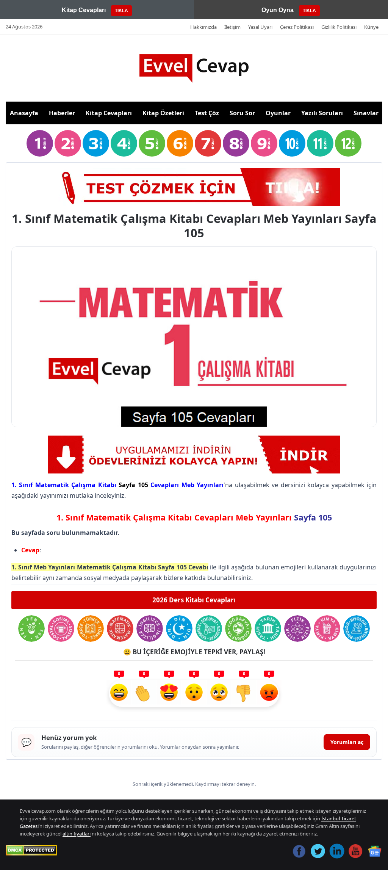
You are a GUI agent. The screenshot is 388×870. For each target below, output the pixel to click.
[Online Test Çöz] (194, 187)
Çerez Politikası (297, 27)
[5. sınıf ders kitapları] (152, 143)
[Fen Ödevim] (31, 628)
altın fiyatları (77, 833)
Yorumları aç (346, 742)
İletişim (232, 27)
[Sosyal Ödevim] (61, 628)
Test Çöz (207, 113)
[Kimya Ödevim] (327, 628)
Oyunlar (278, 113)
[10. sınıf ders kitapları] (292, 143)
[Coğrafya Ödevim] (238, 628)
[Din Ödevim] (179, 628)
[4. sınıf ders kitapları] (124, 143)
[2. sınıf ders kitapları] (68, 143)
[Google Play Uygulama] (194, 454)
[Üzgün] (219, 693)
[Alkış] (143, 693)
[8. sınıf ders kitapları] (236, 143)
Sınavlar (366, 113)
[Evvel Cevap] (194, 68)
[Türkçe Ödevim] (90, 628)
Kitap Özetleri (163, 113)
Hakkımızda (203, 27)
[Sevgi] (168, 693)
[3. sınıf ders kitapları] (96, 143)
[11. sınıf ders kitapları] (320, 143)
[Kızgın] (269, 693)
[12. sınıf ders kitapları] (348, 143)
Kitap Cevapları (109, 113)
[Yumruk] (244, 693)
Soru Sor (242, 113)
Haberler (62, 113)
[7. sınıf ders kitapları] (208, 143)
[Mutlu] (118, 693)
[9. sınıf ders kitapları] (264, 143)
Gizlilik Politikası (339, 27)
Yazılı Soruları (322, 113)
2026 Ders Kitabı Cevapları (194, 600)
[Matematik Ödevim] (120, 628)
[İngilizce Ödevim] (149, 628)
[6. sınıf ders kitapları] (180, 143)
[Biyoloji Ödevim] (356, 628)
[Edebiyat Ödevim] (209, 628)
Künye (371, 27)
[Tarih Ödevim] (268, 628)
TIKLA (121, 10)
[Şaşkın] (194, 693)
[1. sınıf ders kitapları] (40, 143)
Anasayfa (24, 113)
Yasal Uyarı (260, 27)
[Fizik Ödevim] (297, 628)
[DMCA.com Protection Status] (31, 850)
